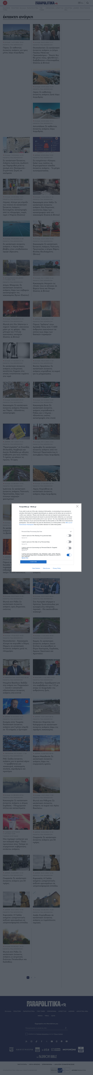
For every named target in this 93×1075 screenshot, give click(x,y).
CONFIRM (33, 561)
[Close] (78, 507)
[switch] (69, 535)
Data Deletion (36, 568)
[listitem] (46, 532)
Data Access (46, 568)
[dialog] (46, 537)
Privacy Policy (57, 568)
